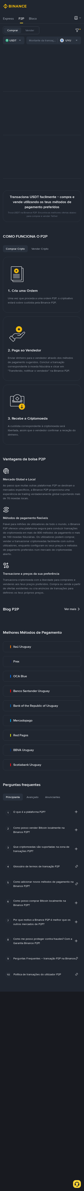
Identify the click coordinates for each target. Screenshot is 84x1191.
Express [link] (8, 19)
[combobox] (13, 40)
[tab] (8, 18)
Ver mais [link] (70, 609)
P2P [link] (21, 19)
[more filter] (77, 30)
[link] (42, 646)
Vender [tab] (29, 30)
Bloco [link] (33, 19)
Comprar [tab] (12, 30)
